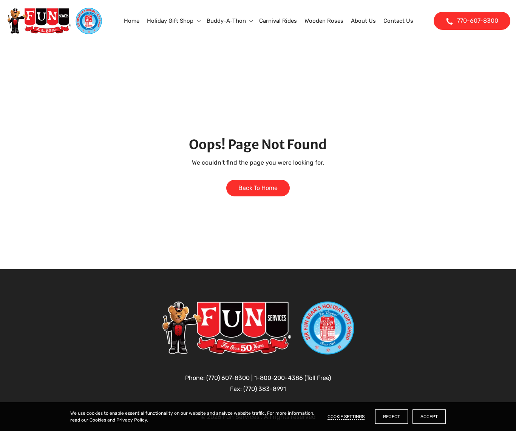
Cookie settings (346, 416)
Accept (429, 416)
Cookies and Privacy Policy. (119, 420)
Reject (391, 416)
